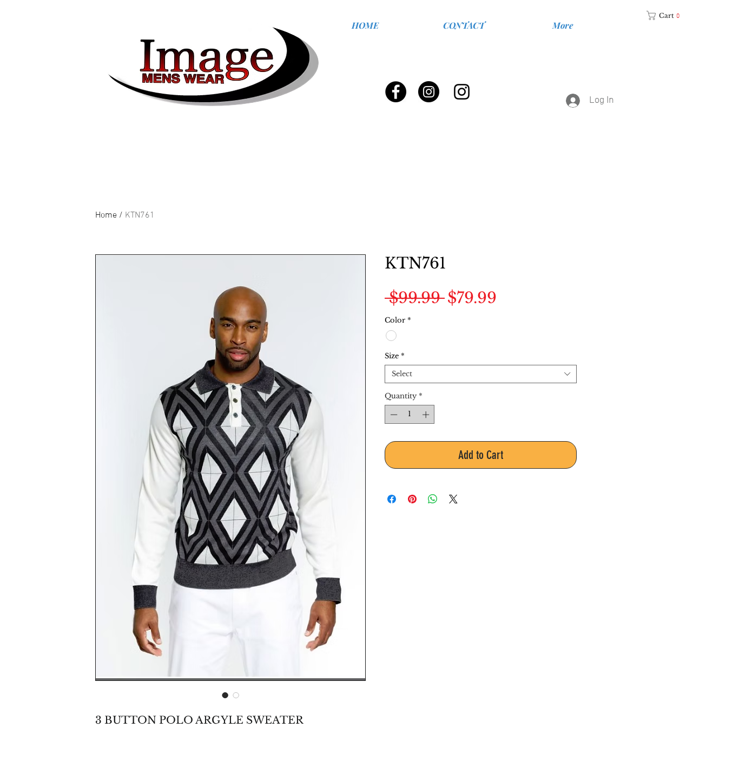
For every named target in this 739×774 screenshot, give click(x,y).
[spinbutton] (409, 414)
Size (395, 356)
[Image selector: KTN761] (225, 695)
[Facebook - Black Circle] (395, 91)
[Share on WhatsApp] (432, 499)
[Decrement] (392, 414)
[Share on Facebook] (391, 499)
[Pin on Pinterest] (412, 499)
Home (106, 215)
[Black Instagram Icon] (461, 91)
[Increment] (426, 414)
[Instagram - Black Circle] (428, 91)
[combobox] (481, 374)
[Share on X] (453, 499)
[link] (667, 15)
